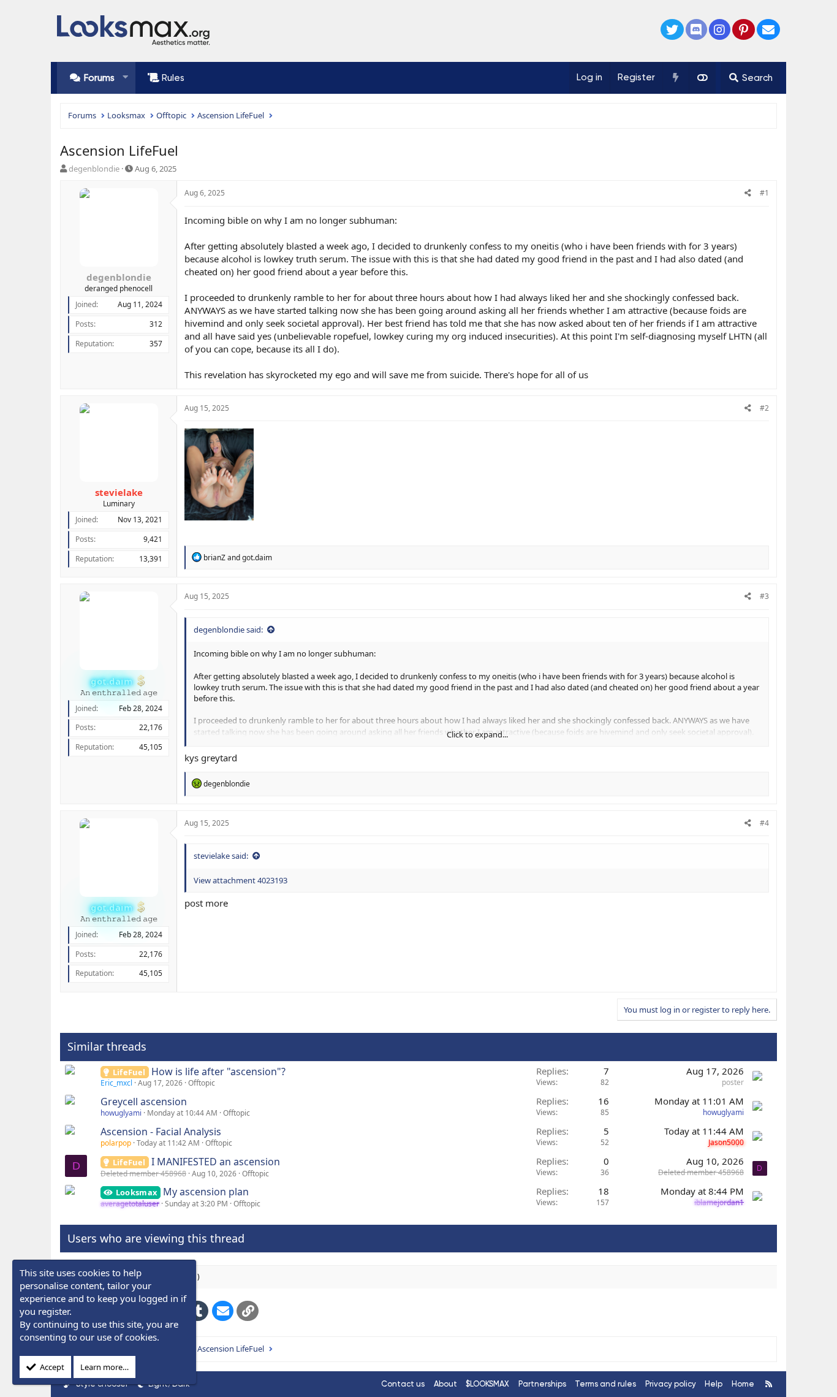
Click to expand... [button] (477, 734)
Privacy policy (670, 1383)
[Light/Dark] (702, 78)
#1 (764, 193)
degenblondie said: (228, 629)
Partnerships (542, 1383)
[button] (125, 77)
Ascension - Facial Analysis (160, 1131)
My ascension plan (206, 1191)
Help (713, 1383)
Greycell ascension (143, 1101)
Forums (99, 77)
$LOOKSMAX (487, 1383)
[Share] (748, 193)
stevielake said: (221, 855)
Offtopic (201, 1083)
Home (743, 1383)
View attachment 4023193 (240, 880)
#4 (764, 823)
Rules (173, 77)
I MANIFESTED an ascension (215, 1161)
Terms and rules (605, 1383)
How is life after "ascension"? (218, 1071)
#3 (764, 596)
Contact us (403, 1383)
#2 (764, 408)
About (445, 1383)
